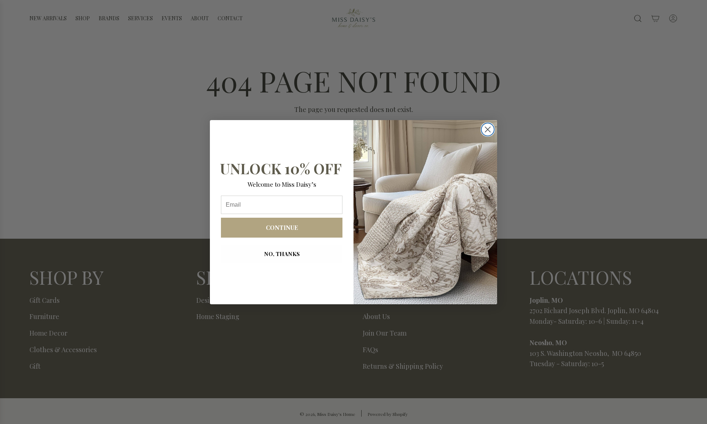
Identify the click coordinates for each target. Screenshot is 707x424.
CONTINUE (282, 227)
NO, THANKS (282, 253)
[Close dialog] (487, 129)
